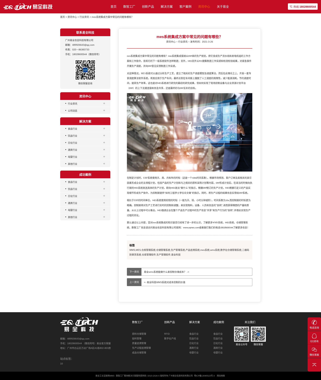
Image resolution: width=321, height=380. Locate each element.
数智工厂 (129, 6)
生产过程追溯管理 (141, 348)
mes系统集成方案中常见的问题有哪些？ (113, 17)
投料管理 (136, 338)
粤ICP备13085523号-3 (204, 376)
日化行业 (71, 142)
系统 (229, 222)
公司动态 (71, 110)
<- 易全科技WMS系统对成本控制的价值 (157, 282)
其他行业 (71, 163)
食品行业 (71, 128)
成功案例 (218, 322)
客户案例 (185, 6)
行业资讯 (84, 17)
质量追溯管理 (139, 343)
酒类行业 (71, 149)
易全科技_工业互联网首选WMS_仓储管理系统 (28, 6)
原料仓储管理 (139, 333)
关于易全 (223, 6)
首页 (114, 6)
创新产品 (148, 6)
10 (61, 363)
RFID (167, 333)
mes (157, 222)
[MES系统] (189, 170)
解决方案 (167, 6)
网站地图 (221, 376)
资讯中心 (204, 6)
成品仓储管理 (139, 352)
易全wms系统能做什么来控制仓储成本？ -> (159, 271)
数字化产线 (170, 338)
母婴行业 (71, 156)
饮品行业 (71, 135)
